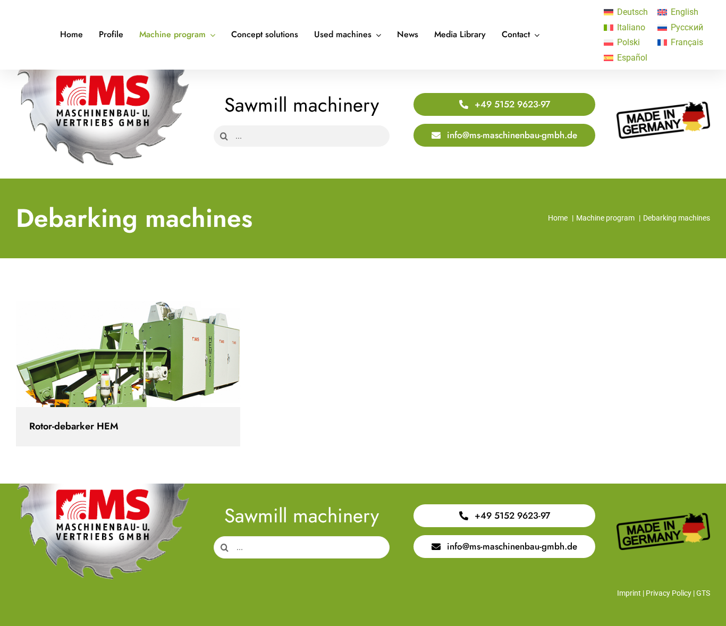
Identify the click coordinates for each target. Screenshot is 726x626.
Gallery (137, 354)
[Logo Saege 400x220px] (103, 74)
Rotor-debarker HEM (119, 354)
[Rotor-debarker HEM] (128, 354)
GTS (703, 593)
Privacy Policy (668, 593)
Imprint (629, 593)
